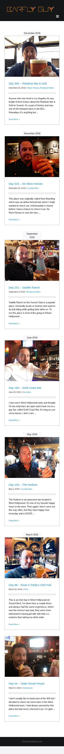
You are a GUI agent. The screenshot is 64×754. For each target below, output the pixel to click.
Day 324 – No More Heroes (26, 183)
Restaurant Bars (47, 88)
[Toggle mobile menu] (57, 16)
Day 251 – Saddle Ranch (24, 287)
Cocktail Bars (33, 188)
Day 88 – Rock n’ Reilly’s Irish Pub (30, 585)
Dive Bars (27, 392)
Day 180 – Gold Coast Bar (25, 387)
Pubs (26, 589)
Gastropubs (28, 688)
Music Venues (33, 88)
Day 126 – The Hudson (23, 484)
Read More (13, 119)
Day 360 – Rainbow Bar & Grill (28, 83)
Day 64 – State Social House (26, 683)
